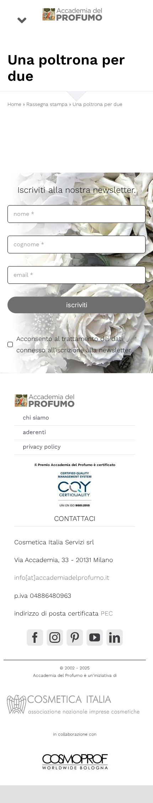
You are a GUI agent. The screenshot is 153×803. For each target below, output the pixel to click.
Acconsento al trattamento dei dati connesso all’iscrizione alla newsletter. (74, 344)
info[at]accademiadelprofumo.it (61, 577)
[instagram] (55, 637)
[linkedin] (114, 637)
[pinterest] (75, 637)
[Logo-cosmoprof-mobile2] (74, 752)
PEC (107, 613)
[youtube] (94, 637)
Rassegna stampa (47, 104)
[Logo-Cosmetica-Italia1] (75, 694)
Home (14, 104)
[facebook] (35, 637)
